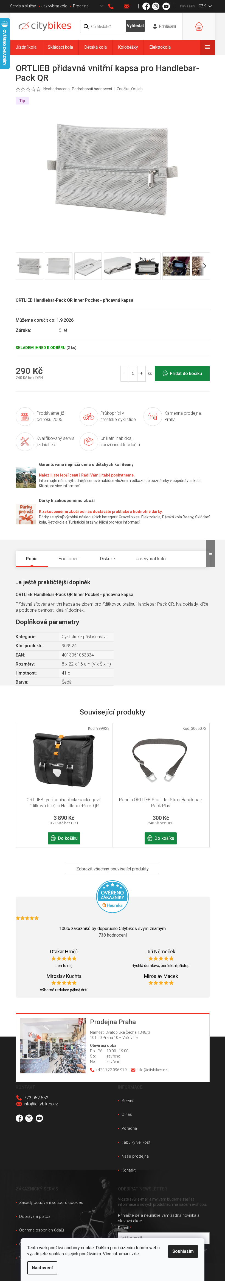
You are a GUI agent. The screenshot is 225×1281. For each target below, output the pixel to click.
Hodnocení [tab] (68, 558)
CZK (203, 6)
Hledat (135, 26)
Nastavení (42, 1267)
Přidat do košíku (186, 373)
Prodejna (81, 6)
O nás (127, 1114)
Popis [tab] (32, 558)
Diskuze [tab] (107, 558)
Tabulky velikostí (136, 1142)
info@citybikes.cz (41, 1103)
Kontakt (129, 1170)
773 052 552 (36, 1097)
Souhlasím (183, 1251)
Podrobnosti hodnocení (92, 89)
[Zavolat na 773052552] (116, 6)
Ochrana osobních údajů (41, 1230)
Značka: (130, 89)
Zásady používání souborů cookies (51, 1202)
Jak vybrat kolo (54, 6)
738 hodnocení (113, 935)
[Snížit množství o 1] (125, 373)
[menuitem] (26, 47)
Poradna (129, 1128)
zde (135, 1253)
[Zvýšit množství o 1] (141, 373)
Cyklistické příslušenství (84, 636)
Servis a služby (23, 6)
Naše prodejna (135, 1156)
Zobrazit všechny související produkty (112, 869)
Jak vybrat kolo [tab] (151, 558)
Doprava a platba (34, 1216)
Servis (127, 1100)
